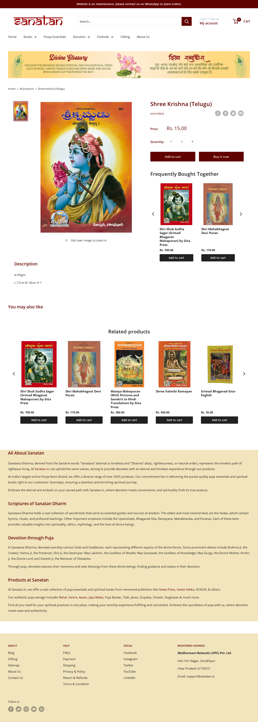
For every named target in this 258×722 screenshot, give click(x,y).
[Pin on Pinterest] (225, 113)
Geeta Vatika (185, 589)
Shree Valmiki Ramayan (174, 391)
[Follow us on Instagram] (26, 709)
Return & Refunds (75, 678)
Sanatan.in (42, 469)
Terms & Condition (76, 684)
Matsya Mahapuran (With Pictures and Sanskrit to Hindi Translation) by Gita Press (126, 399)
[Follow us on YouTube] (34, 709)
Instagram (130, 659)
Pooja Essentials (55, 37)
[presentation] (153, 214)
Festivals (103, 37)
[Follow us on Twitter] (18, 709)
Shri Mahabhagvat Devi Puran (215, 231)
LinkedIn (129, 678)
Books (28, 37)
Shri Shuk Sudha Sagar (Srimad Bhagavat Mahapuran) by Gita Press (175, 237)
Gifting (125, 37)
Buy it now (221, 156)
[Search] (187, 21)
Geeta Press (167, 589)
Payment (69, 659)
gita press (157, 113)
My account (209, 23)
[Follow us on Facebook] (11, 709)
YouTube (130, 671)
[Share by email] (241, 113)
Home (12, 37)
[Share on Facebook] (218, 113)
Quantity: (157, 141)
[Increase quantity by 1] (192, 141)
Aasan (83, 597)
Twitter (128, 665)
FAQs (66, 653)
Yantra (72, 597)
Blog (11, 653)
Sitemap (13, 665)
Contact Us (15, 678)
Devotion (79, 37)
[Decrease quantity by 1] (171, 141)
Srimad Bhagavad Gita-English (218, 393)
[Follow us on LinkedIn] (41, 709)
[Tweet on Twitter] (233, 113)
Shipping (69, 665)
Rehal (63, 597)
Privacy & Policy (74, 671)
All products (27, 89)
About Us (143, 37)
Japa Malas (96, 597)
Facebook (130, 653)
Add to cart (173, 156)
